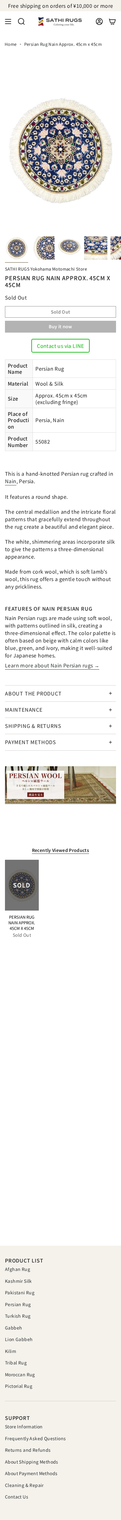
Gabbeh (13, 1328)
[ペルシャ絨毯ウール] (60, 785)
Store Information (24, 1426)
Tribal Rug (16, 1362)
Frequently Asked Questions (35, 1438)
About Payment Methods (31, 1473)
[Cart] (112, 21)
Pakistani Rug (19, 1292)
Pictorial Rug (18, 1386)
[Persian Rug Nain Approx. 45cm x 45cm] (22, 885)
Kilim (10, 1351)
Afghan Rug (17, 1269)
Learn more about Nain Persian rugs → (52, 665)
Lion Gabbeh (19, 1339)
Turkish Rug (17, 1316)
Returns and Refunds (28, 1450)
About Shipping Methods (31, 1462)
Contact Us (16, 1497)
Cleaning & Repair (24, 1485)
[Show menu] (8, 21)
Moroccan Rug (20, 1374)
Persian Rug (18, 1304)
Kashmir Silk (18, 1281)
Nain (10, 481)
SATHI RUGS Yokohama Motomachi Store (46, 269)
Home (11, 44)
